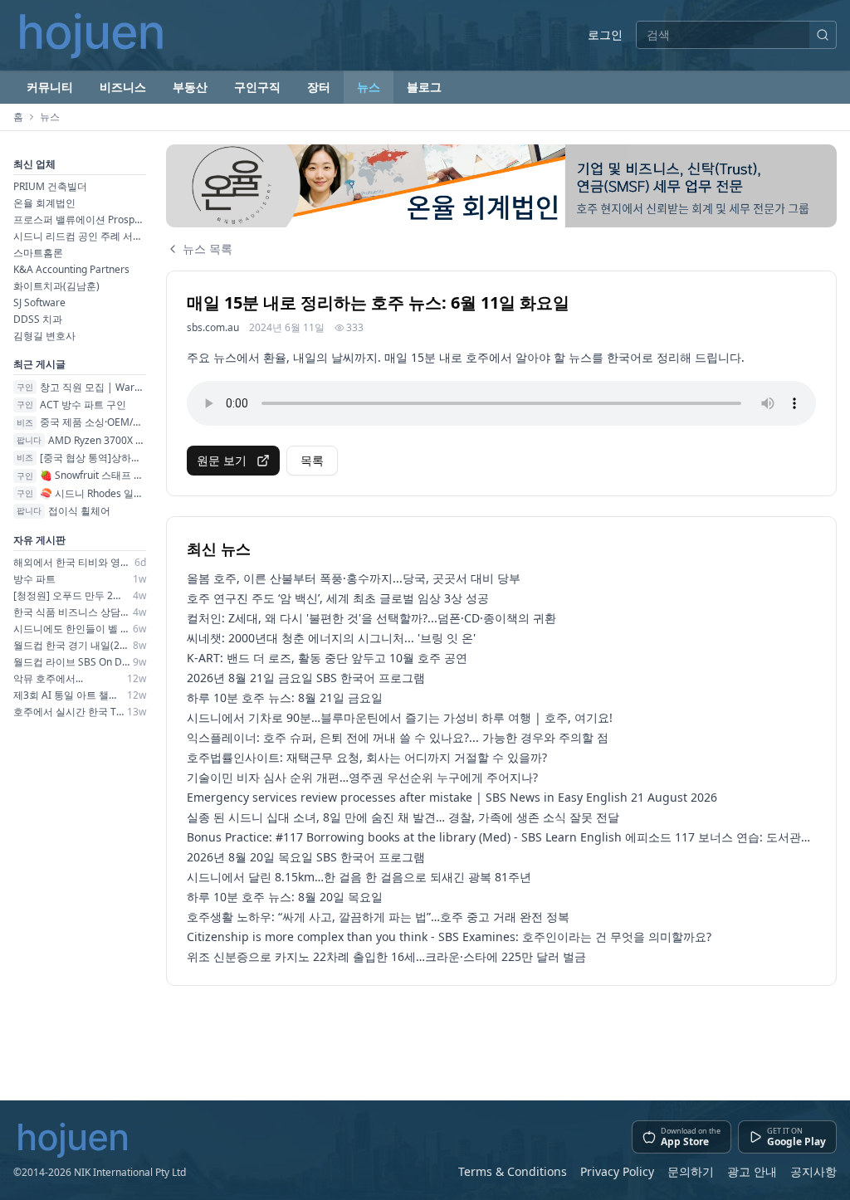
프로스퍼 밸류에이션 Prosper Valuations (79, 219)
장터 (318, 87)
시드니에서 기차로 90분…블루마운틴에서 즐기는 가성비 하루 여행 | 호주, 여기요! (400, 717)
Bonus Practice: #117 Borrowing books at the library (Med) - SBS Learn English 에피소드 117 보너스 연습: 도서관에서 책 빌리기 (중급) (501, 837)
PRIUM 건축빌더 (50, 186)
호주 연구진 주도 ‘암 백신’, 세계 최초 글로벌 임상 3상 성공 (338, 598)
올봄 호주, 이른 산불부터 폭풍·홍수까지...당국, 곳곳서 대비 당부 (353, 578)
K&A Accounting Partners (71, 269)
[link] (501, 185)
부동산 (190, 87)
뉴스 (368, 87)
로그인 (605, 34)
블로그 (424, 87)
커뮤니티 (50, 87)
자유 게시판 (39, 540)
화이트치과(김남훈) (56, 286)
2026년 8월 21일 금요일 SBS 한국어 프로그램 (306, 677)
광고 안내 (752, 1171)
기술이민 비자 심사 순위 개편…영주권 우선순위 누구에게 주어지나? (362, 777)
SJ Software (39, 302)
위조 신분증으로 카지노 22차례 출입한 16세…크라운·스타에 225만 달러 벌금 (386, 956)
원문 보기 (222, 460)
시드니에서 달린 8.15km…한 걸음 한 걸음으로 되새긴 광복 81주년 (359, 877)
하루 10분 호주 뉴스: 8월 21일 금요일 (285, 697)
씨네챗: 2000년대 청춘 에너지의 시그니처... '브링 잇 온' (331, 638)
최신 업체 (34, 164)
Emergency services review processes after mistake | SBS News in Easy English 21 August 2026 (452, 797)
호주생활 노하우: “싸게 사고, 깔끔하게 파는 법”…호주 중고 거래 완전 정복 (378, 916)
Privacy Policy (617, 1171)
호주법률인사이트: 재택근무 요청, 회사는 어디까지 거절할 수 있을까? (367, 757)
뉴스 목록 (207, 248)
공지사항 (813, 1171)
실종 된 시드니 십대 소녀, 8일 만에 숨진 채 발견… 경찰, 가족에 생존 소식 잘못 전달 (403, 817)
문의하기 (690, 1171)
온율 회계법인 (44, 203)
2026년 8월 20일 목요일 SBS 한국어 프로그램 (306, 857)
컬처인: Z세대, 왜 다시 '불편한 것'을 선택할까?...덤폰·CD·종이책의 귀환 (371, 618)
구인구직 (257, 87)
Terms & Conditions (512, 1171)
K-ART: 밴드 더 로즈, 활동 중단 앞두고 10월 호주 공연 (327, 658)
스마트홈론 (38, 253)
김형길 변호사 (44, 336)
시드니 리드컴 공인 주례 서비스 (79, 236)
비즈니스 (123, 87)
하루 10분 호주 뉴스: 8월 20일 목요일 (285, 897)
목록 (312, 460)
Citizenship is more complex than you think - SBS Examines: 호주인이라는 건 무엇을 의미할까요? (449, 936)
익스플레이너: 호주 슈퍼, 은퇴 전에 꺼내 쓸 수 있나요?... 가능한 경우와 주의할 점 (397, 737)
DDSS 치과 (37, 319)
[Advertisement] (501, 1036)
